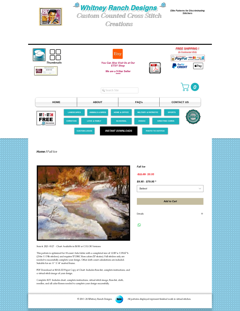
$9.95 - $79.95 (146, 181)
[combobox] (170, 188)
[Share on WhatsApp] (139, 225)
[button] (50, 16)
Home (41, 151)
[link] (191, 87)
